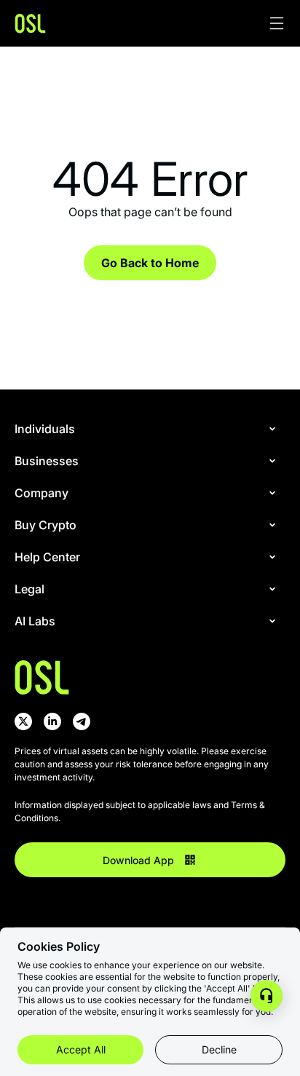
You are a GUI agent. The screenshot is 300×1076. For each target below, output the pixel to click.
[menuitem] (147, 429)
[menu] (150, 532)
